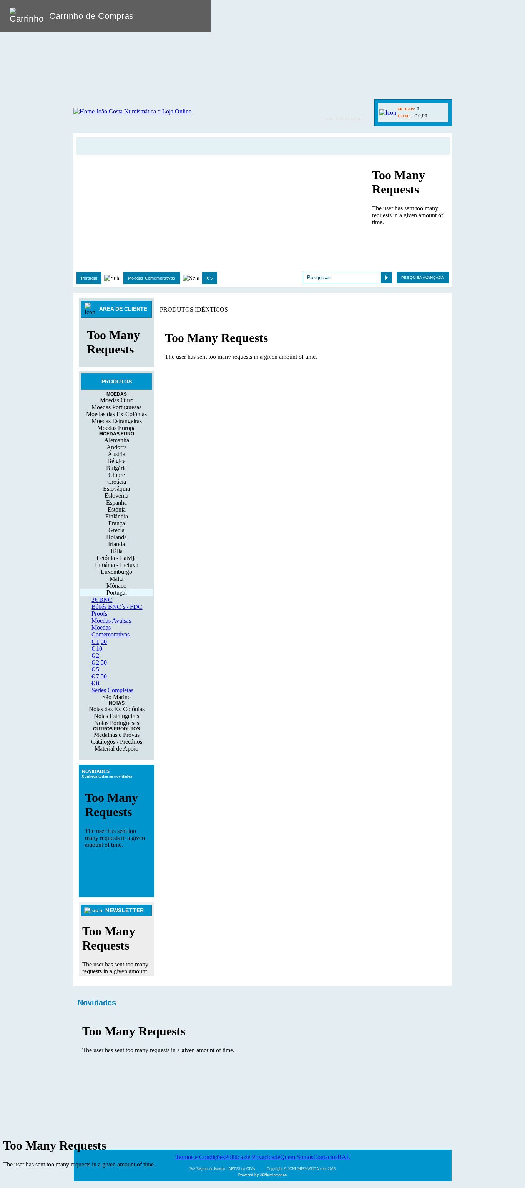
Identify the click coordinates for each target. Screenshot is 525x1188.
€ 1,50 (99, 641)
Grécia (116, 530)
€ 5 (210, 278)
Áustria (116, 454)
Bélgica (116, 461)
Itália (117, 551)
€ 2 (95, 655)
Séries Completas (112, 690)
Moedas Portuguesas (116, 407)
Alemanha (116, 440)
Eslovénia (116, 495)
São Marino (116, 697)
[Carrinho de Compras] (387, 112)
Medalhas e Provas (117, 734)
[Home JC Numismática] (132, 111)
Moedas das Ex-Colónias (116, 414)
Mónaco (116, 585)
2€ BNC (101, 599)
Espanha (116, 502)
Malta (116, 578)
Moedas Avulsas (111, 620)
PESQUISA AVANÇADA (422, 277)
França (116, 523)
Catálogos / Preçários (116, 741)
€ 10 (96, 648)
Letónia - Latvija (116, 558)
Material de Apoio (116, 748)
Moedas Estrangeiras (116, 421)
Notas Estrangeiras (116, 716)
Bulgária (116, 468)
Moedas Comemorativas (151, 278)
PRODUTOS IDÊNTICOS (194, 309)
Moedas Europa (116, 428)
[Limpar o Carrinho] (182, 16)
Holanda (116, 537)
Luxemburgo (116, 571)
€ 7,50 (99, 676)
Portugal (89, 278)
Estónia (117, 509)
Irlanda (116, 544)
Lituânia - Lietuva (116, 565)
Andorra (116, 447)
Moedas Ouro (116, 400)
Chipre (116, 475)
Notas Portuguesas (116, 723)
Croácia (116, 481)
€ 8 (95, 683)
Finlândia (116, 516)
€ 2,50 (99, 662)
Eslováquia (116, 488)
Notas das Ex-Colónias (117, 709)
